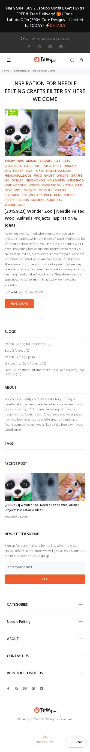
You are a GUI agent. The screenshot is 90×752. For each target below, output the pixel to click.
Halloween (56, 180)
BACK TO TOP (45, 742)
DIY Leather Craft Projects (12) (25, 363)
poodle (69, 195)
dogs (47, 166)
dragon (70, 166)
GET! (45, 579)
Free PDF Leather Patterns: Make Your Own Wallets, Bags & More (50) (44, 372)
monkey (30, 190)
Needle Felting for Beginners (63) (27, 344)
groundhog (35, 180)
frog (38, 175)
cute (27, 166)
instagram (55, 264)
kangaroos (51, 185)
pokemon (12, 195)
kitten (68, 185)
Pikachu (61, 190)
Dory (57, 166)
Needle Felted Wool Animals (32, 259)
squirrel (38, 200)
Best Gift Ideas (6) (17, 350)
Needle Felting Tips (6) (20, 357)
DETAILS (57, 25)
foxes (39, 170)
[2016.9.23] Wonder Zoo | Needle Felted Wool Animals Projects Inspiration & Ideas (44, 218)
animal (31, 161)
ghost (49, 175)
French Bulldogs (18, 175)
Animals (45, 161)
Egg (8, 170)
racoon (23, 200)
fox (29, 170)
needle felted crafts (22, 244)
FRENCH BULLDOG (58, 170)
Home (5, 71)
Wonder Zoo (15, 205)
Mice (17, 190)
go (7, 180)
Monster (46, 190)
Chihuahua (13, 166)
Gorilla (18, 180)
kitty (79, 185)
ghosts (62, 175)
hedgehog (75, 180)
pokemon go (32, 195)
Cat (57, 161)
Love (8, 190)
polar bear (53, 195)
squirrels (54, 200)
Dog (37, 166)
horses (34, 185)
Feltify (18, 170)
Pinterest (53, 244)
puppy (9, 200)
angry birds (14, 161)
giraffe (76, 175)
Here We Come (15, 185)
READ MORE (19, 303)
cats (66, 161)
